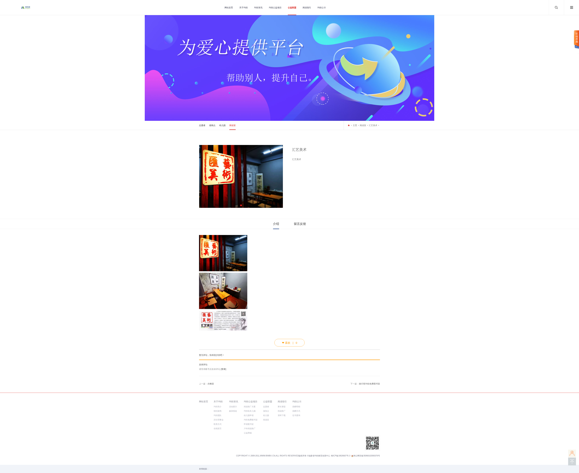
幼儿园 (222, 125)
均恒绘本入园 (250, 411)
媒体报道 (233, 411)
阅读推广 (282, 411)
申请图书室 (249, 424)
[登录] (223, 369)
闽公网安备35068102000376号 (366, 456)
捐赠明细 (296, 406)
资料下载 (282, 415)
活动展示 (233, 406)
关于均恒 (243, 7)
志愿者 (202, 125)
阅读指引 (307, 7)
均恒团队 (217, 415)
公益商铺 (248, 433)
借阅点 (212, 125)
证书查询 (296, 415)
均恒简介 (217, 406)
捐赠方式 (296, 411)
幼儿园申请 (249, 415)
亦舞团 (210, 384)
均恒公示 (321, 7)
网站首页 (229, 7)
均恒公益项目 (275, 7)
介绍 (276, 223)
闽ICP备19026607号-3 (340, 456)
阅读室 (232, 125)
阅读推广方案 (250, 406)
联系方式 (217, 424)
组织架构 (217, 411)
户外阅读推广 (250, 428)
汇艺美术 (373, 125)
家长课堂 (282, 406)
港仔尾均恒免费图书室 (369, 384)
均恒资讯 (258, 7)
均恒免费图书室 (251, 420)
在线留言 (217, 428)
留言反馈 (300, 223)
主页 (355, 125)
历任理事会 (218, 420)
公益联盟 (292, 7)
